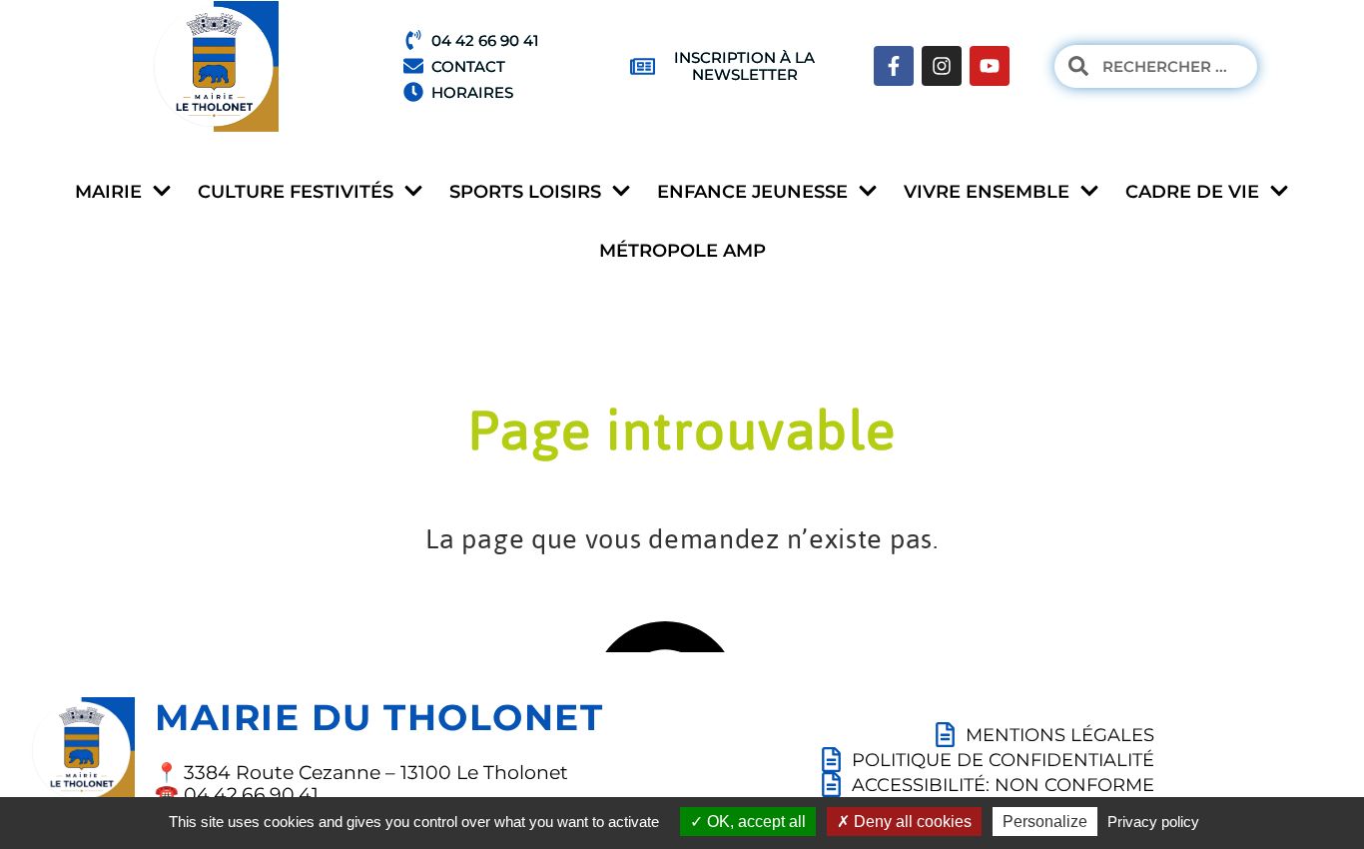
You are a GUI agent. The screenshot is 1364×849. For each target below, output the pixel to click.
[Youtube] (990, 66)
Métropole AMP (682, 251)
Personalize (1045, 821)
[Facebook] (894, 66)
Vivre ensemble (986, 192)
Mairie (108, 192)
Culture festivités (295, 192)
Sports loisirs (525, 192)
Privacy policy (1153, 821)
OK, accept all (754, 821)
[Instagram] (942, 66)
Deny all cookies (911, 821)
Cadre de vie (1192, 192)
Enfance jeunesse (752, 192)
